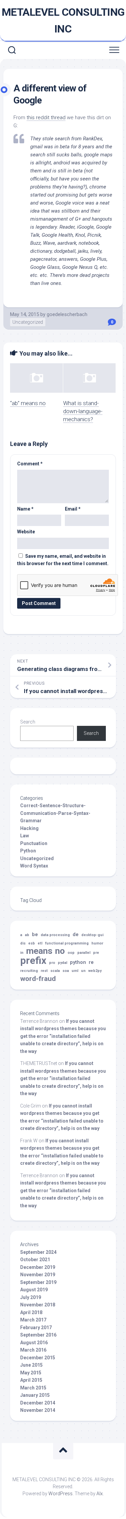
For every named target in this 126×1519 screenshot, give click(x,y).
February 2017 (36, 1327)
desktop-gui (92, 935)
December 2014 (37, 1403)
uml (75, 971)
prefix (33, 961)
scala (55, 971)
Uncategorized (27, 322)
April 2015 (31, 1380)
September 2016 (38, 1335)
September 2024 (38, 1252)
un (83, 971)
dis (23, 943)
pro (52, 963)
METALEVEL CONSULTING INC (63, 20)
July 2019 (30, 1297)
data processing (55, 935)
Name (25, 509)
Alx (99, 1493)
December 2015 (37, 1357)
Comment (30, 463)
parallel (83, 953)
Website (26, 531)
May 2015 (30, 1372)
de (76, 934)
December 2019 (37, 1267)
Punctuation (33, 843)
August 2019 (34, 1289)
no (60, 951)
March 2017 (33, 1319)
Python (28, 850)
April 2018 (31, 1312)
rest (44, 971)
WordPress (60, 1493)
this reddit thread (46, 118)
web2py (94, 971)
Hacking (29, 828)
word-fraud (38, 979)
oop (71, 953)
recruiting (29, 971)
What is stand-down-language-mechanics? (82, 411)
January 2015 (35, 1395)
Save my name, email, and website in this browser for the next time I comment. (63, 559)
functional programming (67, 943)
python (78, 962)
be (35, 934)
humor (97, 943)
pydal (62, 963)
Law (24, 835)
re (91, 962)
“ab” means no (28, 403)
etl (40, 943)
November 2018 (37, 1304)
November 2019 (37, 1274)
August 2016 (34, 1342)
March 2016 (33, 1350)
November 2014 (37, 1410)
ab (27, 935)
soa (65, 971)
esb (31, 943)
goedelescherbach (67, 314)
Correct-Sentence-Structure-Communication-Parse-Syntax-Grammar (55, 813)
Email (73, 509)
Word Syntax (34, 865)
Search (27, 722)
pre (96, 953)
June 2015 (31, 1365)
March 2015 (33, 1387)
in (22, 953)
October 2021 (35, 1259)
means (39, 951)
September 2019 (38, 1282)
